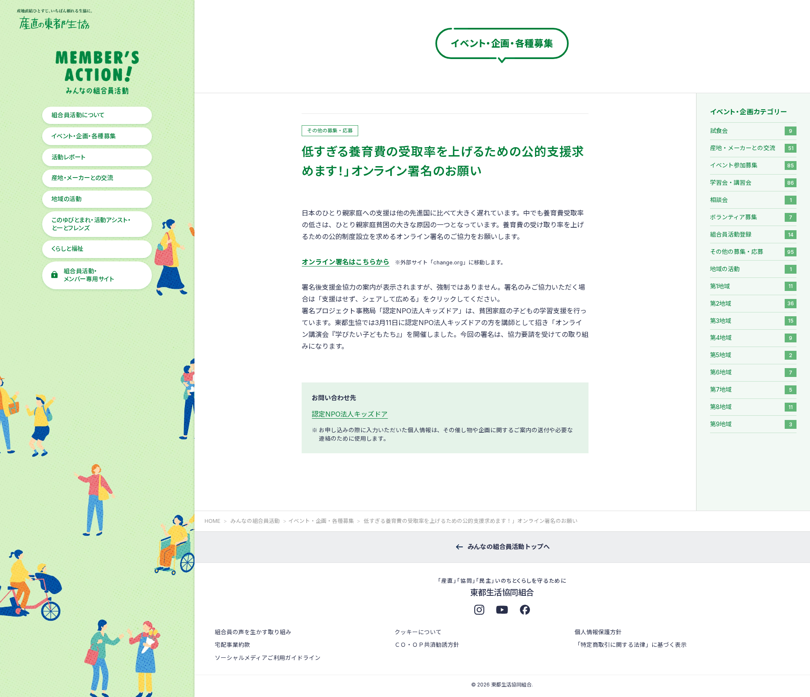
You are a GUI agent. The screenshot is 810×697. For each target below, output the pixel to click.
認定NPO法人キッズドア (350, 414)
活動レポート (68, 157)
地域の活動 (66, 198)
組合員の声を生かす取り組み (253, 632)
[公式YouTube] (502, 609)
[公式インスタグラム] (479, 609)
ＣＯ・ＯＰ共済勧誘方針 (426, 644)
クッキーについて (418, 632)
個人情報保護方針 (598, 632)
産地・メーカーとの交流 (82, 177)
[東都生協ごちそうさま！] (524, 609)
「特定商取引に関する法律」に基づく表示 (631, 644)
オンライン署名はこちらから (345, 262)
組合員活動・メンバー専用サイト (89, 275)
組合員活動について (78, 114)
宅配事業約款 (232, 644)
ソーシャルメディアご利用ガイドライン (268, 657)
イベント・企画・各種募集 (83, 136)
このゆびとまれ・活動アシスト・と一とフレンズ (91, 223)
